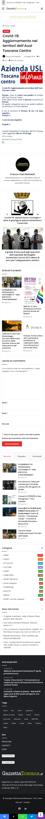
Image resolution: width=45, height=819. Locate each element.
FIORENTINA (9, 587)
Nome (5, 403)
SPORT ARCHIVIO (11, 579)
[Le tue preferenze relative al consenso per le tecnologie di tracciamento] (40, 814)
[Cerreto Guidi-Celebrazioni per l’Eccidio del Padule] (9, 534)
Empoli (20, 715)
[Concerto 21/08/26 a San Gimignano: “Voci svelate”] (9, 499)
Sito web (5, 424)
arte (12, 710)
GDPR (4, 749)
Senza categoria (10, 583)
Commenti (37, 456)
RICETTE (7, 591)
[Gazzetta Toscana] (22, 17)
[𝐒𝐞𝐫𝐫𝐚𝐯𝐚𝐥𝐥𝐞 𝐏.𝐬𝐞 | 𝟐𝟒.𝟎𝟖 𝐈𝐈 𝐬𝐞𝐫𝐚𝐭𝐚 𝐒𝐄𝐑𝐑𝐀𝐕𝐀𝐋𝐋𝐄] (9, 511)
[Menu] (3, 9)
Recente (7, 456)
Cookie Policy (9, 762)
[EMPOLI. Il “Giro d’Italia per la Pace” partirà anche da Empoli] (33, 290)
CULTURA (8, 567)
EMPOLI (7, 595)
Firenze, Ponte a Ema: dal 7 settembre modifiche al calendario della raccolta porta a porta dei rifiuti (33, 342)
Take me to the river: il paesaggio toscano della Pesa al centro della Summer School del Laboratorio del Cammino (11, 341)
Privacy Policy (9, 756)
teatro (30, 723)
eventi (28, 715)
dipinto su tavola (9, 715)
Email (5, 413)
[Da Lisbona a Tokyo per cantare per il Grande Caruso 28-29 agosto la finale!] (9, 485)
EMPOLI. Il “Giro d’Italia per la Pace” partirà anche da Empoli (33, 310)
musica (5, 723)
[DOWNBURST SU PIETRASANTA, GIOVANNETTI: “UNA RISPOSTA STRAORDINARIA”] (12, 282)
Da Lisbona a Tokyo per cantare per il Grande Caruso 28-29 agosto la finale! (29, 485)
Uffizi (5, 727)
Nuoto (14, 723)
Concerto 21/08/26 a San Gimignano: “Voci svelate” (29, 499)
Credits (27, 802)
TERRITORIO (9, 575)
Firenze (37, 715)
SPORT (6, 571)
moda (26, 719)
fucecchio (6, 719)
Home (6, 26)
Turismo (38, 723)
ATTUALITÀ (8, 563)
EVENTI (7, 559)
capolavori (29, 710)
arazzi (5, 710)
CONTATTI (6, 746)
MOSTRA (35, 719)
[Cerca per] (42, 9)
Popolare (22, 456)
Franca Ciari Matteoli (13, 56)
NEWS (13, 26)
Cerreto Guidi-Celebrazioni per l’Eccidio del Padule (30, 533)
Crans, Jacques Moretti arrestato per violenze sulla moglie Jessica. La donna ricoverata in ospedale (22, 644)
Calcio (19, 710)
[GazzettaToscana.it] (16, 8)
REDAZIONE (7, 742)
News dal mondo (10, 609)
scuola (22, 723)
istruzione (17, 719)
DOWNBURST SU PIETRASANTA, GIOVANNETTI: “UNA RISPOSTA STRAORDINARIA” (11, 295)
